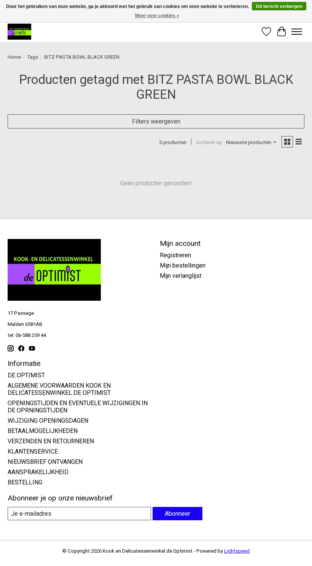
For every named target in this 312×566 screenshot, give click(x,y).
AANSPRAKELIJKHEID (38, 472)
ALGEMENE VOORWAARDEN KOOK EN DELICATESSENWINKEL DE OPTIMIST (59, 389)
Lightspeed (237, 551)
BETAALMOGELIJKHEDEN (43, 431)
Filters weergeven (156, 121)
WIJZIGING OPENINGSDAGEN (48, 420)
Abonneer (177, 513)
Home (14, 57)
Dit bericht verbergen (279, 6)
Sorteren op (209, 142)
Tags (32, 57)
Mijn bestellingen (182, 265)
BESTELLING (25, 482)
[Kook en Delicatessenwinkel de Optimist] (19, 31)
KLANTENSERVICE (33, 451)
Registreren (175, 255)
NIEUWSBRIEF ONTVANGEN (45, 461)
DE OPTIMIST (26, 375)
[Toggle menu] (296, 31)
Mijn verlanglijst (180, 275)
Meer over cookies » (157, 15)
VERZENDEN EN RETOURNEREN (51, 441)
